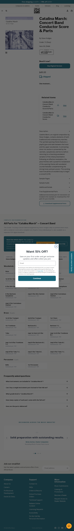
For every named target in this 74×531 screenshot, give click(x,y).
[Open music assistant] (69, 526)
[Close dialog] (56, 246)
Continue (37, 278)
